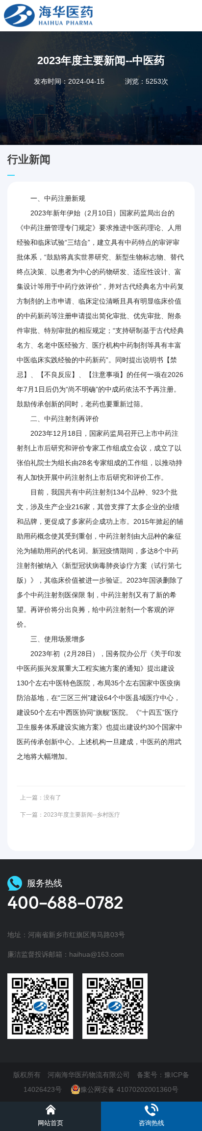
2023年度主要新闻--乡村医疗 (82, 814)
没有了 (52, 797)
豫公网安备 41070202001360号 (129, 1089)
